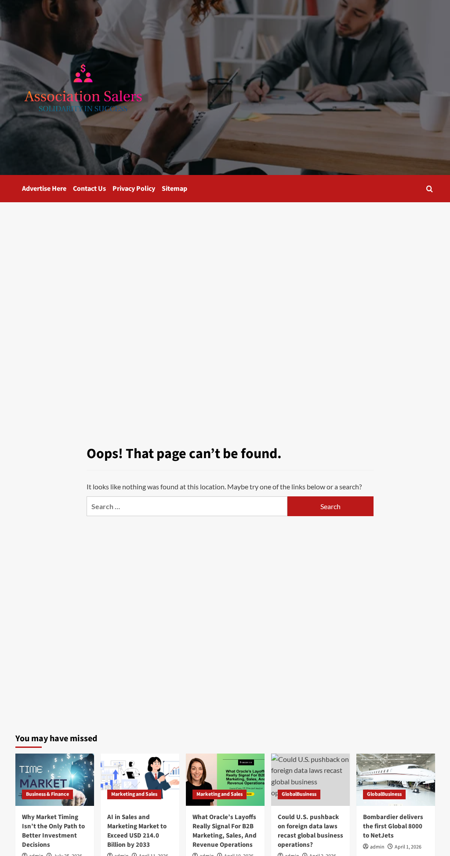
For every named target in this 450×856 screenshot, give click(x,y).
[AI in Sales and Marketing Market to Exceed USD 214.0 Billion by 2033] (140, 780)
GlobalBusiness (299, 794)
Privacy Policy (133, 188)
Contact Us (89, 188)
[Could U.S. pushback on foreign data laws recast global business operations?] (310, 780)
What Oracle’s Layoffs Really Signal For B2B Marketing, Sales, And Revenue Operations (224, 830)
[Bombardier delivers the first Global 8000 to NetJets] (395, 780)
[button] (429, 189)
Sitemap (174, 188)
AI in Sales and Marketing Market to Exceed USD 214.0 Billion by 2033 (137, 830)
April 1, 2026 (408, 847)
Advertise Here (44, 188)
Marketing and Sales (134, 794)
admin (377, 847)
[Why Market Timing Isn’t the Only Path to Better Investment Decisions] (54, 780)
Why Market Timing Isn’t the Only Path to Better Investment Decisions (53, 830)
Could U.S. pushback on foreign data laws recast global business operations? (310, 830)
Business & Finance (47, 794)
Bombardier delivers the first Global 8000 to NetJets (393, 826)
